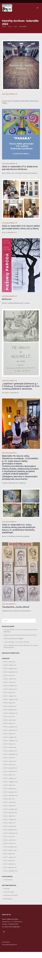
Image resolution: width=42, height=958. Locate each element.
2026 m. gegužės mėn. (10, 668)
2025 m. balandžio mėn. (10, 713)
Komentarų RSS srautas (10, 895)
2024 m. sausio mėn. (9, 764)
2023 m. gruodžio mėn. (10, 768)
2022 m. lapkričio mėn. (10, 812)
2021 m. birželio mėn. (9, 864)
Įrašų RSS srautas (8, 892)
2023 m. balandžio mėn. (10, 795)
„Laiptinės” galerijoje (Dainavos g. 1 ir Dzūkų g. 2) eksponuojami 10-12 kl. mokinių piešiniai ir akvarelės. (21, 386)
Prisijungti (6, 888)
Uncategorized (7, 879)
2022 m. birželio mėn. (10, 826)
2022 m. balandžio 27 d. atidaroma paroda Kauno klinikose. (20, 167)
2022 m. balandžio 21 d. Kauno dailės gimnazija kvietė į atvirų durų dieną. (21, 227)
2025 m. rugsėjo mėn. (10, 696)
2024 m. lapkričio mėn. (10, 730)
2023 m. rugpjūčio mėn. (10, 782)
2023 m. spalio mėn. (9, 775)
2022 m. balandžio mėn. (10, 833)
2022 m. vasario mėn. (9, 840)
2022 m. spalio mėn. (9, 816)
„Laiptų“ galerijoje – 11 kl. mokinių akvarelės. (17, 642)
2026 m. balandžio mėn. (10, 672)
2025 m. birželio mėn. (9, 706)
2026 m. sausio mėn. (9, 682)
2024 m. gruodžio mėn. (10, 727)
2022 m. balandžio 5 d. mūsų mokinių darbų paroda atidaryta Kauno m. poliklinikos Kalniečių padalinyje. (18, 529)
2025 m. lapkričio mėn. (10, 689)
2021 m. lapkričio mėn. (10, 850)
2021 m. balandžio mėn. (10, 871)
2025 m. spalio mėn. (9, 692)
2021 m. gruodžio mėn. (10, 847)
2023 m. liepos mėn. (9, 785)
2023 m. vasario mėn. (9, 802)
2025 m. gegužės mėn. (10, 709)
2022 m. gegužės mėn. (10, 829)
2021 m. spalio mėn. (9, 853)
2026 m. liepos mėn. (9, 661)
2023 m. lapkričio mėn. (10, 771)
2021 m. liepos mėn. (9, 860)
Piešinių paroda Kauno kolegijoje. (13, 638)
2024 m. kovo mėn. (9, 757)
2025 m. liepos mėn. (9, 703)
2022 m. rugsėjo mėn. (10, 819)
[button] (4, 558)
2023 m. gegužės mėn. (10, 792)
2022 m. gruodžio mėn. (10, 809)
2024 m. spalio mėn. (9, 733)
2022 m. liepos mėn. (9, 823)
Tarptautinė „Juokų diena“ (16, 607)
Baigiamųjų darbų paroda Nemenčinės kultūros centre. (20, 635)
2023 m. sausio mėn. (9, 805)
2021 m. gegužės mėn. (10, 867)
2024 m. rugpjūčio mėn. (10, 740)
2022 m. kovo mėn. (9, 836)
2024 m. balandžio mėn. (10, 754)
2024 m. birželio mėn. (10, 747)
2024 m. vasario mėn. (10, 761)
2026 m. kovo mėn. (9, 675)
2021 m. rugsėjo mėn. (9, 857)
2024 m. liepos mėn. (9, 744)
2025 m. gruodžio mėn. (10, 685)
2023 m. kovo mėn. (9, 799)
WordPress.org (7, 899)
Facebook (3, 931)
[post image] (21, 65)
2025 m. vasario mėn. (9, 720)
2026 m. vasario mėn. (9, 679)
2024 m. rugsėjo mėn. (10, 737)
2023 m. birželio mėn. (10, 788)
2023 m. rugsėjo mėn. (10, 778)
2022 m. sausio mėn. (9, 843)
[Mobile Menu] (37, 8)
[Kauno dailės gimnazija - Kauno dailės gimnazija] (7, 8)
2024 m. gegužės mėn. (10, 751)
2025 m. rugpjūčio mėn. (10, 699)
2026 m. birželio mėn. (10, 665)
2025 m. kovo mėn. (9, 716)
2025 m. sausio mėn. (9, 723)
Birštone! (6, 299)
